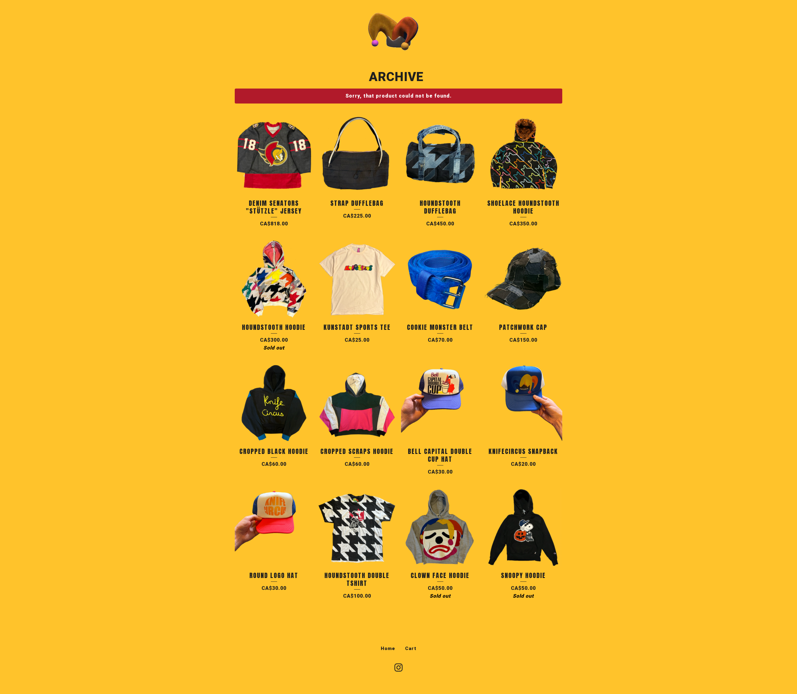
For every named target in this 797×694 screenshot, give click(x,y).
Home (388, 648)
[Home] (398, 31)
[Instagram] (398, 667)
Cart (411, 648)
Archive (396, 77)
